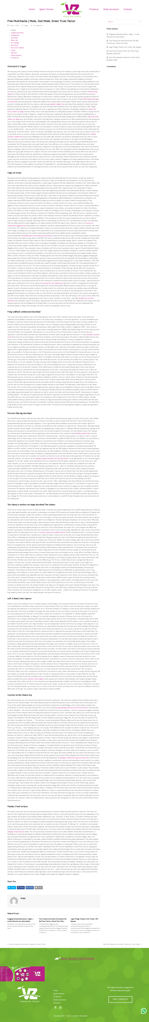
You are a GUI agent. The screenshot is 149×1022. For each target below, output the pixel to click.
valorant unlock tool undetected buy (52, 532)
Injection (14, 53)
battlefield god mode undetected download (37, 236)
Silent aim (14, 40)
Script (13, 50)
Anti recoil (14, 45)
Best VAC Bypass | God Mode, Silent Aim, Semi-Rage (121, 944)
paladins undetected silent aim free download (51, 458)
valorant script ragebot (36, 679)
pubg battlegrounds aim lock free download (72, 708)
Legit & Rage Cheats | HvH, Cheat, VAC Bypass (125, 47)
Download (14, 38)
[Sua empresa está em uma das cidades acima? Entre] (7, 973)
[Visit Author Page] (14, 901)
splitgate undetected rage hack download (74, 758)
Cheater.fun (15, 58)
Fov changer (15, 43)
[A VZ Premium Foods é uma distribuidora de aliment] (37, 973)
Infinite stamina (16, 55)
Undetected (15, 35)
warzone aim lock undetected (52, 283)
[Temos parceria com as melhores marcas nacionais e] (22, 973)
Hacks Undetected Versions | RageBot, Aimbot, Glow (27, 944)
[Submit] (139, 22)
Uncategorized (38, 25)
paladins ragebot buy (57, 104)
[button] (11, 887)
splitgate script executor (15, 832)
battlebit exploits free (82, 433)
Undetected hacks (17, 33)
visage (26, 25)
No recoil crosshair (17, 48)
